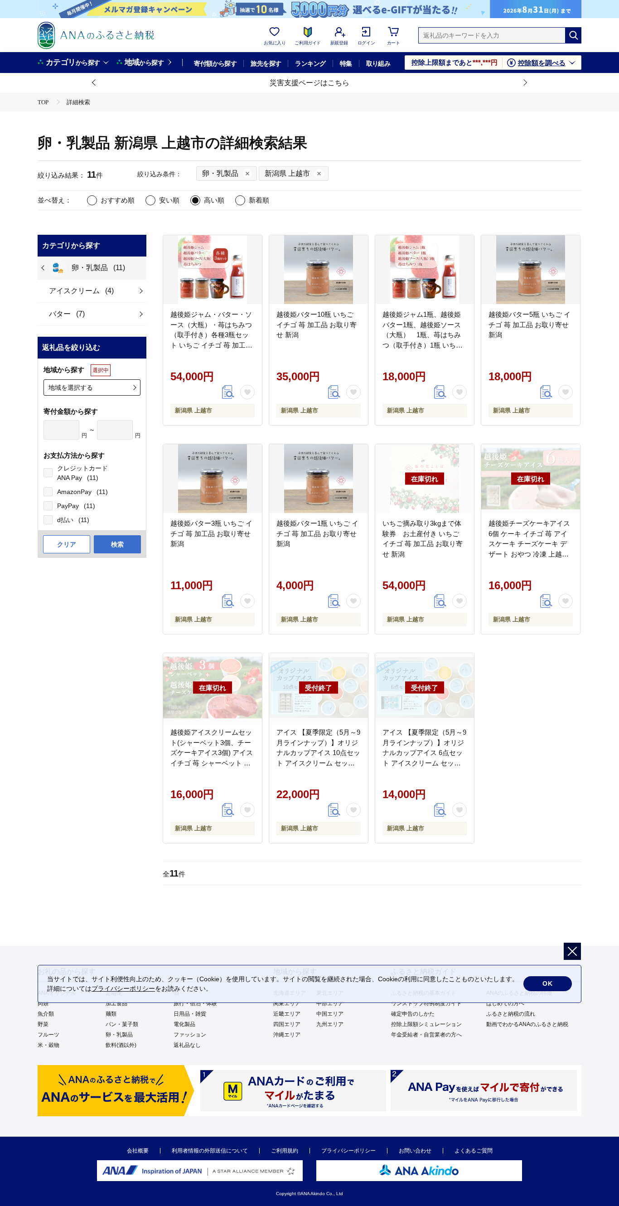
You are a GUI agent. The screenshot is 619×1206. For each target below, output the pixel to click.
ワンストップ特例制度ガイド (426, 1003)
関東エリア (286, 1003)
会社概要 (138, 1151)
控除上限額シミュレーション (426, 1024)
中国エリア (329, 1014)
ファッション (190, 1035)
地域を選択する (70, 387)
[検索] (573, 35)
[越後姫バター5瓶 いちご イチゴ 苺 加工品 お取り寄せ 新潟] (530, 269)
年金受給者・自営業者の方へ (426, 1035)
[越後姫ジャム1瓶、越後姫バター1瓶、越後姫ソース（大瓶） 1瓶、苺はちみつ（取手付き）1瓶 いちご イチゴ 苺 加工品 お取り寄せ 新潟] (424, 269)
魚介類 (46, 1014)
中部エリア (329, 1003)
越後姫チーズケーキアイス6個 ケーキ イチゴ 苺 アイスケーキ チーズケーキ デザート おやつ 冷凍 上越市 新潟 (529, 543)
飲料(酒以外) (121, 1045)
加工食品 (116, 1003)
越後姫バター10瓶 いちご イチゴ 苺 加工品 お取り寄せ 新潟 (316, 324)
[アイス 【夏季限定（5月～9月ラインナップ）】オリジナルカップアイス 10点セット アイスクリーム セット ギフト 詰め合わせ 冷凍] (318, 687)
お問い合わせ (415, 1151)
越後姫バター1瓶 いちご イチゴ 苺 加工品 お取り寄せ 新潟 (317, 533)
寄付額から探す (215, 63)
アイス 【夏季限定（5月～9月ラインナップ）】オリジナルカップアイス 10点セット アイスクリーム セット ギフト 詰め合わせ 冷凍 (318, 752)
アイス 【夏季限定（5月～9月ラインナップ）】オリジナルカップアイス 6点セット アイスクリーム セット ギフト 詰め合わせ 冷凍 (424, 752)
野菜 (43, 1024)
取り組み (378, 63)
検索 (117, 544)
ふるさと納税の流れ (510, 1014)
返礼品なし (187, 1045)
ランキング (310, 63)
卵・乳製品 (119, 1035)
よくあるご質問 (474, 1151)
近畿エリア (286, 1014)
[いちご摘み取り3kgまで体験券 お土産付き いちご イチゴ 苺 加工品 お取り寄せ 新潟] (424, 478)
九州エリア (329, 1024)
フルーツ (48, 1035)
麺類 (111, 1014)
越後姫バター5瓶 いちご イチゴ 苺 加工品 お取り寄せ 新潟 (529, 324)
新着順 (259, 200)
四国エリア (286, 1024)
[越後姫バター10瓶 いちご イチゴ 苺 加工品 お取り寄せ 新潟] (318, 269)
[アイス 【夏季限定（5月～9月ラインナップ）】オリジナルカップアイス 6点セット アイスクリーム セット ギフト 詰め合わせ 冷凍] (424, 687)
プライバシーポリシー (348, 1151)
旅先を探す (266, 63)
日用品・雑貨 (190, 1014)
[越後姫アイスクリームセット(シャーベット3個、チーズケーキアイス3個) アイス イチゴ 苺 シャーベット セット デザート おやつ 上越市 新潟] (212, 687)
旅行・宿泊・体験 (195, 1003)
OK (547, 983)
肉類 (43, 1003)
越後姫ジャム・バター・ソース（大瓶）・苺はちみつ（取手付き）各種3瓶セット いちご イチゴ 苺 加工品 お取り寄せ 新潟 (211, 334)
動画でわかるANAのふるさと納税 (527, 1024)
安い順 (169, 200)
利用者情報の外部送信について (210, 1151)
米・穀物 (48, 1045)
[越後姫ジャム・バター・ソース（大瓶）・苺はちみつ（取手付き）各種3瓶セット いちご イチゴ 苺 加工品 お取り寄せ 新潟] (212, 269)
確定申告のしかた (413, 1014)
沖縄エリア (286, 1035)
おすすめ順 (118, 200)
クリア (66, 544)
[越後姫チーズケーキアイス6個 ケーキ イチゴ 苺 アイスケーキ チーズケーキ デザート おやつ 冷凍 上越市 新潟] (530, 478)
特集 (346, 63)
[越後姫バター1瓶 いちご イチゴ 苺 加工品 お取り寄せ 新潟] (318, 478)
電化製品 (184, 1024)
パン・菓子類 (122, 1024)
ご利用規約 (284, 1151)
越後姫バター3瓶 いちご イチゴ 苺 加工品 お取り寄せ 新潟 (211, 533)
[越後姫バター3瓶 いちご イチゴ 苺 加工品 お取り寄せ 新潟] (212, 478)
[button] (94, 83)
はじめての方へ (505, 1003)
